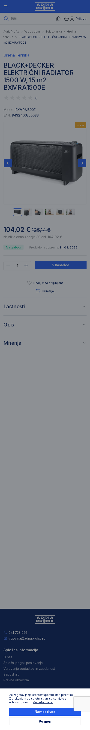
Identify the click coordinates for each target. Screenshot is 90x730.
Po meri (45, 721)
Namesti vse (45, 712)
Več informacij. (43, 702)
